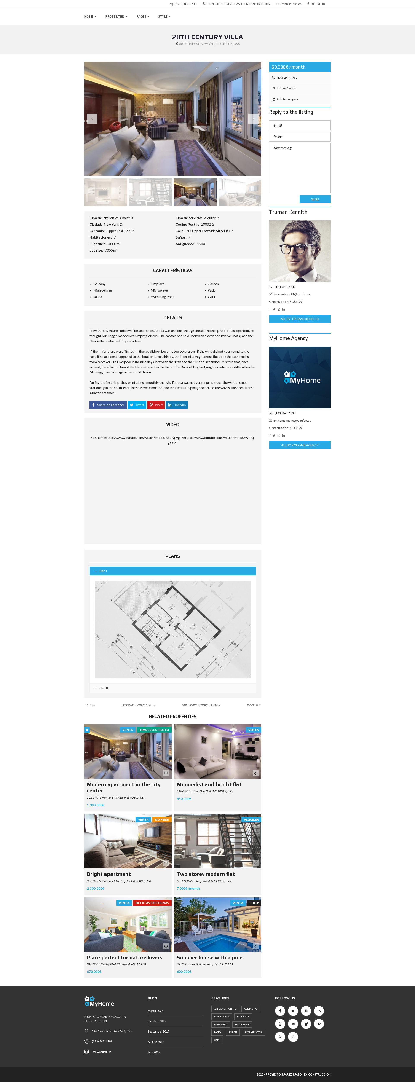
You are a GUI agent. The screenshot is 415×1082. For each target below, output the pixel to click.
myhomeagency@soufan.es (292, 420)
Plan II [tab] (103, 688)
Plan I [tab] (103, 571)
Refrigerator (253, 1032)
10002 (206, 224)
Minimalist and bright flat (209, 784)
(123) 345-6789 (185, 4)
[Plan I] (173, 629)
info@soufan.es (291, 4)
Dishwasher (221, 1016)
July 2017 (154, 1052)
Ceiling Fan (251, 1008)
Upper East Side (119, 231)
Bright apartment (109, 874)
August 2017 (156, 1042)
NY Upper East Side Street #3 (208, 231)
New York (111, 224)
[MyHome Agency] (300, 377)
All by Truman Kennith (300, 319)
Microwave (242, 1024)
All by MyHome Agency (300, 445)
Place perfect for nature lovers (125, 957)
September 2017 (158, 1031)
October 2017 (157, 1021)
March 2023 (155, 1010)
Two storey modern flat (206, 874)
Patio (217, 1032)
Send (315, 199)
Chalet (125, 218)
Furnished (220, 1024)
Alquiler (210, 218)
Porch (233, 1032)
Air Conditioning (225, 1008)
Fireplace (243, 1016)
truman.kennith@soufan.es (292, 294)
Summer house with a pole (210, 957)
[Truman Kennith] (300, 251)
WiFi (216, 1040)
